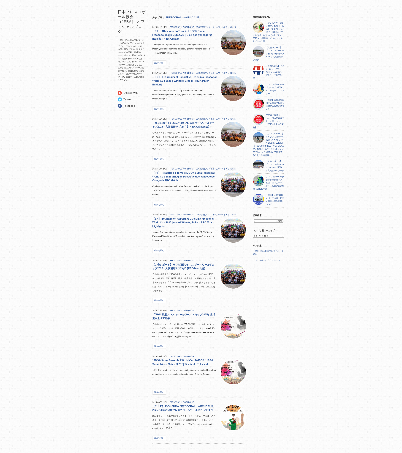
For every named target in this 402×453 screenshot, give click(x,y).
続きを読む (159, 63)
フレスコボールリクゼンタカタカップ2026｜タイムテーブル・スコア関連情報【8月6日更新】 (268, 182)
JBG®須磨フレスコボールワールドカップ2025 (216, 27)
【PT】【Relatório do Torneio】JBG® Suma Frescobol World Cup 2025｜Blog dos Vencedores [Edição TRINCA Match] (182, 35)
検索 (280, 221)
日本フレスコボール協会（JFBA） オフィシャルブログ (132, 22)
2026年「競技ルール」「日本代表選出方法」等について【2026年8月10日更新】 (268, 121)
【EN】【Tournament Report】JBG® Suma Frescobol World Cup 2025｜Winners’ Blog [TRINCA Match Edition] (184, 81)
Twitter (127, 99)
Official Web (130, 93)
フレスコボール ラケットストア (267, 260)
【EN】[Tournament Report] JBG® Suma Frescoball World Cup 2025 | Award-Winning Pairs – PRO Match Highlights (183, 222)
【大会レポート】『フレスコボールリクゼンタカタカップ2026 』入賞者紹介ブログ (268, 53)
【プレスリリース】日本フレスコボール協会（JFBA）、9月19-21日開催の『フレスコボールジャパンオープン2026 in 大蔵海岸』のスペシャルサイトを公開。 (268, 32)
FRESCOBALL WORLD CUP (182, 17)
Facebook (129, 105)
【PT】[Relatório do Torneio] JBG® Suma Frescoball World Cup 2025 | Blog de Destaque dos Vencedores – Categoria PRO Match (184, 177)
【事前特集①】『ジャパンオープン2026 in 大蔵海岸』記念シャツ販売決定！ (268, 72)
